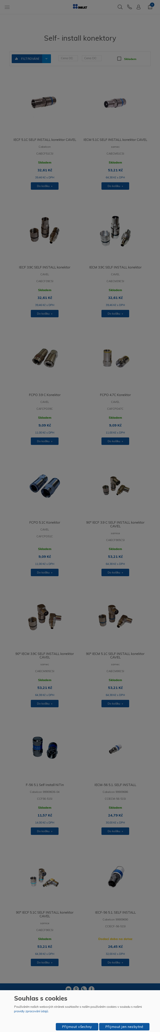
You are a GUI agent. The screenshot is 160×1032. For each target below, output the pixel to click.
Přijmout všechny (77, 1026)
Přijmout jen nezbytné (124, 1026)
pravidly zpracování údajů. (31, 1011)
